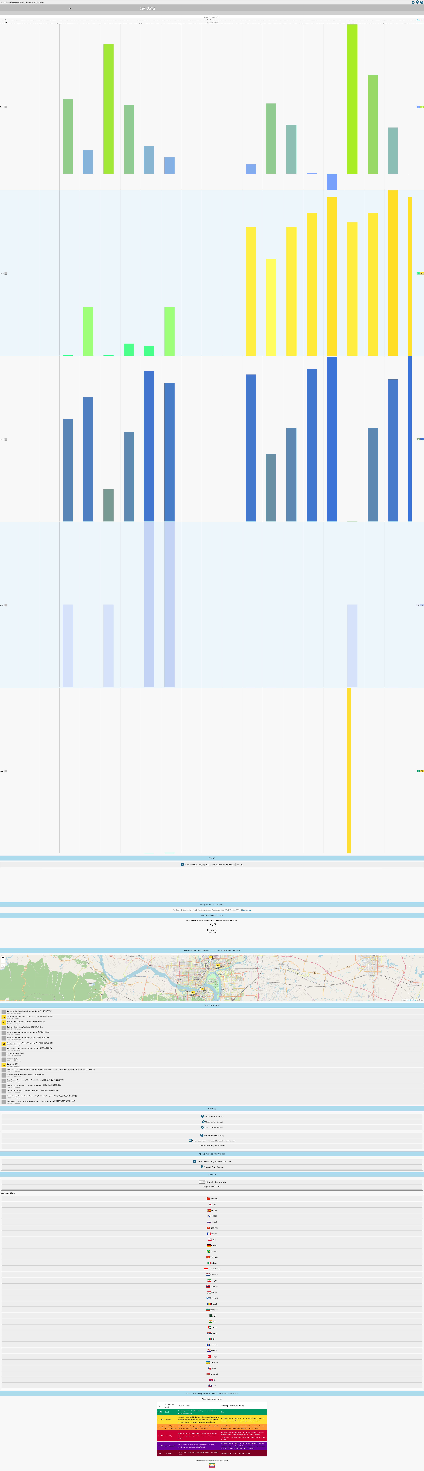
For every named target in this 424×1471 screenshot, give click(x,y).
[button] (202, 990)
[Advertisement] (66, 885)
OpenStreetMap (411, 1000)
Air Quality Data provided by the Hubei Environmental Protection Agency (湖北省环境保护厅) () (212, 910)
